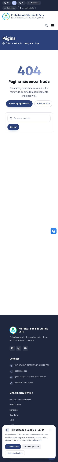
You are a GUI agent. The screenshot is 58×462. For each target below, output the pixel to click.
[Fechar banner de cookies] (50, 430)
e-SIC (12, 420)
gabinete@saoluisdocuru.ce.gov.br (30, 376)
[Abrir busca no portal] (46, 25)
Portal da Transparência (20, 399)
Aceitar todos (13, 446)
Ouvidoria (14, 415)
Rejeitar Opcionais (31, 446)
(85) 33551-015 (21, 371)
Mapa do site (43, 103)
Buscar (13, 126)
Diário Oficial (15, 404)
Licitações (14, 409)
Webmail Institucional (24, 382)
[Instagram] (18, 348)
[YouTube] (25, 348)
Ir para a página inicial (19, 103)
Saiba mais (36, 440)
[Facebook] (12, 348)
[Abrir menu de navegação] (53, 25)
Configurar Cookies (14, 453)
